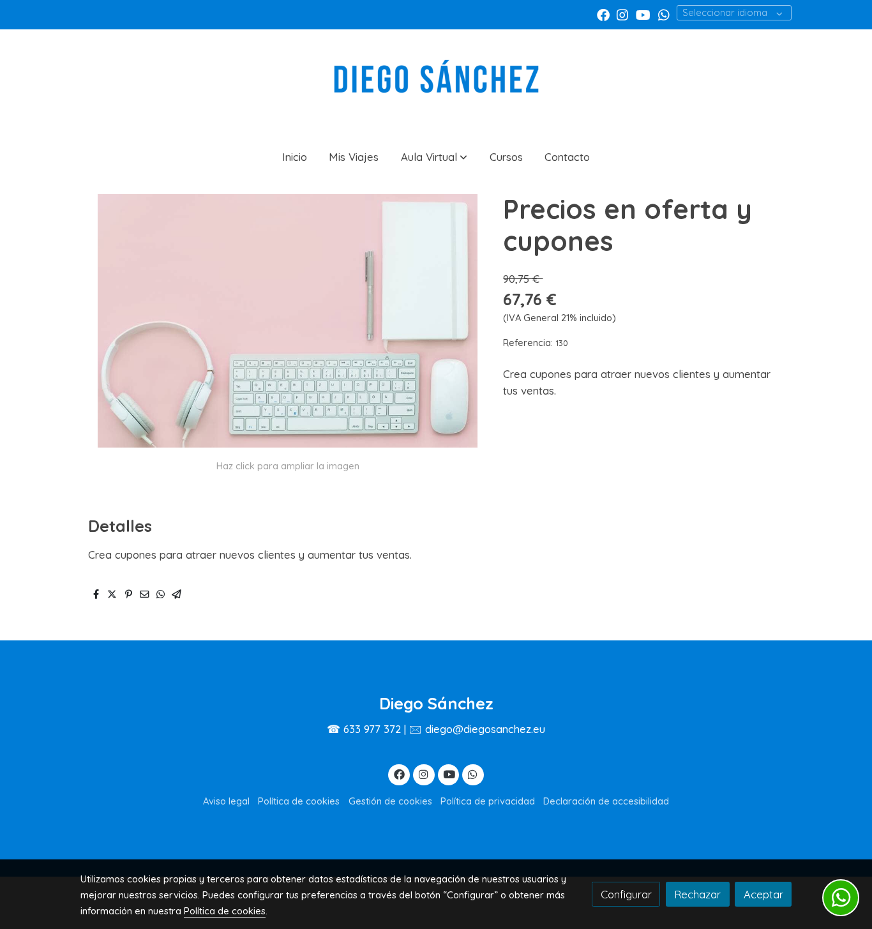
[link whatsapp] (664, 14)
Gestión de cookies (390, 801)
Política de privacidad (487, 801)
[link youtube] (643, 14)
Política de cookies (299, 801)
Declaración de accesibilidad (606, 801)
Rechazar (697, 894)
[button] (434, 157)
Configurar (626, 894)
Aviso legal (226, 801)
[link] (436, 84)
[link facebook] (603, 14)
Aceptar (763, 894)
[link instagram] (622, 14)
